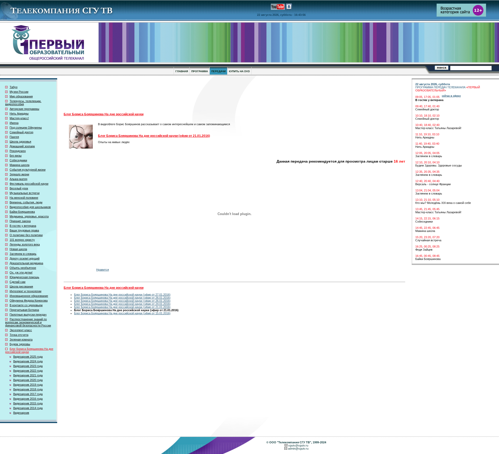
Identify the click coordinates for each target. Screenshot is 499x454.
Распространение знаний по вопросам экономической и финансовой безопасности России (28, 322)
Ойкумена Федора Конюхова (29, 300)
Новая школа (18, 249)
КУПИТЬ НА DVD (239, 71)
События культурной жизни (27, 169)
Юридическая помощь (24, 277)
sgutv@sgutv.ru (298, 445)
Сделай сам (17, 281)
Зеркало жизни (19, 174)
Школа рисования (21, 286)
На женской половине (24, 197)
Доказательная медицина (26, 263)
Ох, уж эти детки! (21, 272)
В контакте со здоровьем (26, 305)
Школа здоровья (20, 141)
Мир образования (21, 96)
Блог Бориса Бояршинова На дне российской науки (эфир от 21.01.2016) (122, 307)
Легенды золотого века (25, 244)
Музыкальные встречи (25, 193)
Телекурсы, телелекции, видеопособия (23, 102)
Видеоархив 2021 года (28, 375)
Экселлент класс (21, 330)
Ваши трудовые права (24, 230)
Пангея (14, 136)
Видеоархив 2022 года (28, 370)
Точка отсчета (19, 334)
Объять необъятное (23, 267)
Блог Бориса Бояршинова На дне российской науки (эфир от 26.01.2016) (122, 297)
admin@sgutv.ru (298, 448)
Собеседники (18, 160)
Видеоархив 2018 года (28, 389)
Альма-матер (18, 179)
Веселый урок (19, 188)
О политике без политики (26, 235)
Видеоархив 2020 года (28, 380)
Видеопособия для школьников (30, 207)
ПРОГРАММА (199, 71)
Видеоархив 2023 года (28, 366)
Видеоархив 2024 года (28, 361)
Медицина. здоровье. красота (29, 216)
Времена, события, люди (26, 202)
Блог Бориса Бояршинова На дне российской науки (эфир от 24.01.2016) (122, 303)
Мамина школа (19, 164)
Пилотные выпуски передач (28, 314)
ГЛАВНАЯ (181, 71)
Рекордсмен (18, 150)
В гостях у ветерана (23, 225)
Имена (14, 122)
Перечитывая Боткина (24, 309)
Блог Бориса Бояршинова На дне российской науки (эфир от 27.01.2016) (122, 294)
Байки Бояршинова (22, 211)
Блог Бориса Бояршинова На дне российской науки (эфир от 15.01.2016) (122, 313)
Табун (13, 87)
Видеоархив (21, 412)
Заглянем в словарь (23, 253)
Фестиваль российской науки (29, 183)
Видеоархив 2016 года (28, 398)
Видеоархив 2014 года (28, 408)
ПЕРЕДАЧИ (218, 71)
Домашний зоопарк (22, 146)
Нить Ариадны (19, 113)
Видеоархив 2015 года (28, 403)
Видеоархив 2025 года (28, 356)
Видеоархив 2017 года (28, 394)
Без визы (16, 155)
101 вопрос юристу (22, 239)
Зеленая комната (21, 339)
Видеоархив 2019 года (28, 384)
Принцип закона (20, 221)
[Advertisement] (191, 93)
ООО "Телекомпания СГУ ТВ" (290, 442)
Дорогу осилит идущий (25, 258)
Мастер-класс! (19, 118)
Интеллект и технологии (25, 291)
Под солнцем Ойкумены (26, 127)
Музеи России (19, 91)
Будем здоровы (20, 344)
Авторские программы (24, 108)
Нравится (102, 269)
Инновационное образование (29, 295)
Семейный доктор (21, 132)
